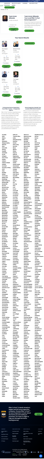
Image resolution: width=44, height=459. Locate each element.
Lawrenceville (16, 356)
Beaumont (4, 195)
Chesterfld (4, 299)
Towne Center (38, 269)
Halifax (14, 264)
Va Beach (37, 312)
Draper (3, 389)
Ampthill (4, 151)
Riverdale (37, 151)
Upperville (37, 294)
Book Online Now (9, 7)
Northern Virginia (28, 286)
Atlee (3, 171)
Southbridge (38, 220)
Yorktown (37, 391)
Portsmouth (27, 355)
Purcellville (26, 379)
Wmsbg (36, 381)
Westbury (37, 363)
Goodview (15, 246)
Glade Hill (15, 230)
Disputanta (4, 381)
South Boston (38, 205)
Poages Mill (26, 346)
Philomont (26, 337)
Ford (14, 187)
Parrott (25, 328)
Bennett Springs (6, 205)
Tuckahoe (37, 279)
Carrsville (4, 266)
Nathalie (26, 200)
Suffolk (36, 246)
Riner (36, 149)
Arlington (4, 156)
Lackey (14, 343)
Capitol (3, 261)
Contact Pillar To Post (4, 432)
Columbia (4, 323)
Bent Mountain (5, 207)
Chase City (4, 291)
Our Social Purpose (4, 438)
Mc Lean (26, 152)
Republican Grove (39, 134)
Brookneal (4, 245)
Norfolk (26, 266)
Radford (26, 384)
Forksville (15, 192)
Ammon (4, 149)
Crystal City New (6, 345)
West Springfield (39, 361)
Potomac (26, 356)
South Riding (38, 217)
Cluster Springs (6, 317)
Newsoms (26, 263)
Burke (3, 249)
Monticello (26, 182)
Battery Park (5, 189)
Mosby (25, 194)
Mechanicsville (27, 159)
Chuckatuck (5, 305)
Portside (26, 353)
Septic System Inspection (27, 438)
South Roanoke (38, 218)
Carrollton (4, 264)
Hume (14, 302)
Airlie (3, 136)
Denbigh (4, 366)
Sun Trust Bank (38, 251)
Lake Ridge (15, 346)
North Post (26, 282)
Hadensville (16, 263)
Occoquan (26, 300)
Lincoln (14, 365)
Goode (14, 245)
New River (26, 256)
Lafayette (15, 345)
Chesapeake (5, 294)
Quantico (26, 381)
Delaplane (4, 365)
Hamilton (15, 266)
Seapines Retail (38, 182)
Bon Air (4, 223)
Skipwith (37, 194)
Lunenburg (15, 384)
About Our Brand (4, 436)
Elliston (14, 149)
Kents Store (16, 335)
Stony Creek (38, 241)
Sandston (37, 169)
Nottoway (26, 294)
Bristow (4, 238)
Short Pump (37, 190)
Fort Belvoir (16, 194)
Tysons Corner (38, 286)
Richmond (37, 146)
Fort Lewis (15, 198)
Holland (15, 294)
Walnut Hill (37, 342)
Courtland (4, 333)
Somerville (37, 200)
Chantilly (4, 281)
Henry (14, 281)
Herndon (15, 282)
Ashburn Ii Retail (6, 162)
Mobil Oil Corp (27, 177)
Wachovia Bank (38, 338)
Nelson (25, 249)
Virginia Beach (38, 335)
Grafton (15, 248)
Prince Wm (26, 369)
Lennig (14, 361)
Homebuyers (14, 438)
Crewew (4, 338)
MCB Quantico (27, 154)
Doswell (4, 386)
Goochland (15, 243)
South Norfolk (38, 212)
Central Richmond (6, 277)
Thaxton (37, 259)
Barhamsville (5, 182)
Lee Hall (15, 358)
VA (7, 9)
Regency (26, 396)
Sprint (36, 226)
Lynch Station (16, 386)
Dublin (3, 394)
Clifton (3, 314)
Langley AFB (16, 353)
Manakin (15, 396)
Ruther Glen (37, 162)
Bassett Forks (5, 187)
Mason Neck (27, 146)
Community (5, 325)
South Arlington (38, 203)
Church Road (5, 307)
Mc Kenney (26, 151)
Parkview (26, 327)
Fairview (15, 171)
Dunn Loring (16, 144)
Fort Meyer (15, 200)
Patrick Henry (27, 330)
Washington (37, 350)
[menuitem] (7, 3)
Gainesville (15, 217)
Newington (26, 259)
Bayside (4, 190)
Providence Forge (28, 376)
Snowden (37, 197)
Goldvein (15, 241)
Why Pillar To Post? (4, 434)
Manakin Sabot (16, 397)
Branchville (4, 235)
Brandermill (5, 236)
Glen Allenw (15, 235)
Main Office (15, 394)
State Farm (37, 235)
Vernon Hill (37, 322)
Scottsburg (37, 177)
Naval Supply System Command (27, 231)
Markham (26, 139)
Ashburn (4, 161)
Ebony (14, 147)
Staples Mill (37, 233)
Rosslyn (37, 159)
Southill (36, 221)
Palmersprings (27, 320)
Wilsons (37, 373)
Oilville (25, 307)
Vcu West (37, 320)
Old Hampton (27, 309)
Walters (36, 343)
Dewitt (3, 376)
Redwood (26, 394)
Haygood (15, 276)
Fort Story (15, 207)
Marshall (26, 141)
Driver (3, 392)
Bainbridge (4, 179)
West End (37, 356)
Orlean (25, 314)
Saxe (36, 175)
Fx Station (15, 215)
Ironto (14, 312)
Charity (3, 282)
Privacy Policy (14, 454)
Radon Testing (25, 431)
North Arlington (27, 276)
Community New (6, 327)
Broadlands (5, 241)
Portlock (26, 351)
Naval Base (26, 223)
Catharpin (4, 272)
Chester (4, 295)
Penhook (26, 332)
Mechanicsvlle (27, 161)
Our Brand (25, 3)
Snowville (37, 198)
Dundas (14, 143)
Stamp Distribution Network (37, 230)
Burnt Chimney (5, 253)
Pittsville (26, 345)
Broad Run (4, 240)
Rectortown (26, 389)
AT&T (3, 169)
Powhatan (26, 360)
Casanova (4, 269)
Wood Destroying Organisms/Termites (27, 441)
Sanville (36, 172)
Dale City (4, 353)
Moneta (26, 179)
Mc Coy (25, 149)
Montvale (26, 190)
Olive (25, 310)
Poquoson (26, 350)
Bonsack (4, 225)
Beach (3, 192)
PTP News (3, 441)
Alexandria (4, 141)
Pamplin (26, 322)
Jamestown (16, 317)
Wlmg (36, 379)
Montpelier (26, 184)
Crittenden (4, 340)
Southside (37, 223)
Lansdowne (15, 355)
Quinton (26, 383)
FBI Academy (16, 177)
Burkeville (4, 251)
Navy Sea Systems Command (26, 246)
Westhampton (38, 365)
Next (19, 101)
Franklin (15, 210)
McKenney (26, 156)
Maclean (15, 389)
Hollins (14, 295)
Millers (25, 175)
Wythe (36, 388)
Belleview (4, 200)
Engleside (15, 159)
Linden (14, 368)
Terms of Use (20, 454)
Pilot (25, 342)
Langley (15, 351)
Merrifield (26, 167)
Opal (25, 312)
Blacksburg (5, 215)
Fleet (14, 185)
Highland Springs (17, 286)
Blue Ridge (4, 220)
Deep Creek (4, 361)
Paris (25, 323)
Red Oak (26, 392)
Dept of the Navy (6, 374)
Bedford (4, 198)
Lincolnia (15, 366)
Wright (36, 384)
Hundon (15, 304)
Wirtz (36, 376)
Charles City (5, 284)
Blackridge (4, 213)
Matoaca (26, 147)
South (36, 202)
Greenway (15, 258)
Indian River (16, 305)
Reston (36, 138)
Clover (3, 315)
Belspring (4, 203)
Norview (26, 292)
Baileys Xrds (5, 177)
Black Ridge (5, 212)
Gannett (15, 218)
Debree (3, 360)
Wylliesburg (37, 386)
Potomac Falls (27, 358)
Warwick (37, 348)
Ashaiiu (4, 159)
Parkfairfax (26, 325)
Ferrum (14, 180)
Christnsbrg (5, 304)
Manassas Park (27, 136)
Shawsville (37, 187)
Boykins (4, 230)
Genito (14, 223)
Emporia (15, 152)
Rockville (37, 156)
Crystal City (5, 343)
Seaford (37, 180)
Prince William (27, 368)
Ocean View (26, 302)
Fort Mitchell (16, 202)
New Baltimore (27, 253)
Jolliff (14, 327)
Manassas (26, 134)
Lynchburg (15, 388)
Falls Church (16, 174)
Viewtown (37, 327)
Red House (26, 391)
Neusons (26, 251)
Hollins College (16, 299)
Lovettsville (16, 379)
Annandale (4, 152)
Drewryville (4, 391)
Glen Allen (15, 233)
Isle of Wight (16, 314)
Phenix (25, 335)
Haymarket (15, 277)
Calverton (4, 256)
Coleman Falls (5, 318)
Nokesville (26, 264)
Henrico (15, 279)
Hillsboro (15, 287)
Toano (36, 268)
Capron (3, 263)
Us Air (36, 295)
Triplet (36, 277)
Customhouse (5, 350)
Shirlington (37, 189)
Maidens (15, 392)
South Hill (37, 210)
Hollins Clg (15, 297)
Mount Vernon (27, 197)
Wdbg (36, 355)
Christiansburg (5, 302)
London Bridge (16, 374)
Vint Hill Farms (38, 328)
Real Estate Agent (15, 441)
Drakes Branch (5, 388)
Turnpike (37, 282)
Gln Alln (15, 240)
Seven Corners (38, 185)
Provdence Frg (27, 374)
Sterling (37, 236)
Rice (36, 139)
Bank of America (6, 180)
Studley (36, 243)
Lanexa (14, 350)
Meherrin (26, 162)
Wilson (36, 371)
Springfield (37, 225)
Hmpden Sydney (17, 292)
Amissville (4, 147)
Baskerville (4, 184)
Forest (14, 189)
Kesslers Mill (16, 337)
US (5, 9)
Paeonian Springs (28, 317)
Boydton (4, 228)
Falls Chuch (15, 172)
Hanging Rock (16, 271)
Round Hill (37, 161)
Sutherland (37, 254)
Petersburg (26, 333)
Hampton (15, 269)
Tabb (36, 258)
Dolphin (4, 384)
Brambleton (5, 233)
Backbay (4, 172)
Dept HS (4, 368)
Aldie (3, 139)
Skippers (37, 192)
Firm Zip (15, 184)
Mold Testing (25, 436)
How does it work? (15, 431)
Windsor (37, 374)
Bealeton (4, 194)
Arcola (3, 154)
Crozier (4, 342)
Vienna (36, 325)
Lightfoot (15, 363)
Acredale (4, 134)
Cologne (4, 320)
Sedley (36, 184)
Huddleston (16, 300)
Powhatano (26, 363)
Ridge (36, 147)
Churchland (5, 309)
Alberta (4, 138)
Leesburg (15, 360)
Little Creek (15, 369)
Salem (36, 167)
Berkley (4, 208)
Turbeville (37, 281)
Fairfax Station (16, 167)
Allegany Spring (6, 143)
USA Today (37, 310)
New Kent (26, 254)
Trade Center (38, 271)
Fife (14, 182)
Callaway (4, 254)
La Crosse (15, 342)
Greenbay (15, 256)
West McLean (38, 358)
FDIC (14, 179)
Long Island (15, 376)
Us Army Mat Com (39, 297)
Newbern (26, 258)
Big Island (4, 210)
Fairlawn (15, 169)
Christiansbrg (5, 300)
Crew (3, 335)
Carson (3, 268)
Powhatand (26, 361)
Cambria (4, 258)
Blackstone (4, 218)
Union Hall (37, 291)
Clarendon (4, 310)
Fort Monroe (16, 203)
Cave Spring (5, 276)
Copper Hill (4, 328)
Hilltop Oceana (16, 289)
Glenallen (15, 236)
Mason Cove (27, 144)
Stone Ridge (38, 240)
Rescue (36, 136)
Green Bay (15, 254)
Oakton (25, 299)
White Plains (38, 368)
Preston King (27, 365)
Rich (36, 141)
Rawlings (26, 388)
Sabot (36, 166)
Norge (25, 274)
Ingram (14, 307)
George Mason (16, 225)
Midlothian (26, 172)
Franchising (7, 5)
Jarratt (14, 318)
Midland (26, 171)
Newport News (27, 261)
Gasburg (15, 221)
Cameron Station (6, 259)
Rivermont (37, 152)
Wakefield (37, 340)
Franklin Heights (17, 212)
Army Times (5, 157)
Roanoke (37, 154)
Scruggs (37, 179)
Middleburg (26, 169)
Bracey (3, 231)
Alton (3, 146)
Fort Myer (15, 205)
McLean (26, 157)
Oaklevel (26, 297)
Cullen (3, 348)
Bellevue (4, 202)
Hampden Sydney (17, 268)
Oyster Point (27, 315)
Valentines (37, 315)
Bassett (4, 185)
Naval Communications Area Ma (28, 227)
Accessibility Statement (25, 454)
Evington (15, 161)
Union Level (37, 292)
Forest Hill (15, 190)
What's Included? (15, 433)
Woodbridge (38, 383)
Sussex (36, 253)
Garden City (16, 220)
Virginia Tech (38, 337)
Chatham (4, 292)
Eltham (14, 151)
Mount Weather (27, 198)
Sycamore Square (39, 256)
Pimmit (25, 343)
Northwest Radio (28, 291)
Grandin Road (16, 249)
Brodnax (4, 243)
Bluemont (4, 221)
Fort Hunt (15, 197)
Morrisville (26, 192)
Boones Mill (5, 226)
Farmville (15, 175)
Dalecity (4, 355)
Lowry (14, 381)
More (24, 444)
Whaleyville (37, 366)
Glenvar (15, 238)
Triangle (37, 276)
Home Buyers (7, 3)
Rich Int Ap (37, 143)
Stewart (36, 238)
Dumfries (15, 141)
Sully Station (38, 248)
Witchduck (37, 378)
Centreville (4, 279)
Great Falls (15, 253)
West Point (37, 360)
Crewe (3, 337)
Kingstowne (16, 340)
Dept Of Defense (6, 373)
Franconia (15, 208)
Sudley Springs (38, 245)
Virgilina (37, 333)
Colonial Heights (6, 322)
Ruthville (37, 164)
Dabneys (4, 351)
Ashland (4, 164)
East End (15, 146)
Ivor (14, 315)
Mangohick (26, 138)
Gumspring (15, 261)
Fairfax (14, 162)
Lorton (14, 378)
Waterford (37, 351)
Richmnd (37, 144)
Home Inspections (33, 3)
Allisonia (4, 144)
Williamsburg (38, 369)
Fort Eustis (15, 195)
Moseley (26, 195)
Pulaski (25, 378)
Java (14, 320)
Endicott (15, 154)
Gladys (14, 231)
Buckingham (5, 246)
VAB (36, 314)
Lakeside (15, 348)
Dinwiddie (4, 379)
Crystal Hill (4, 346)
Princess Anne (27, 371)
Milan (25, 174)
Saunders (37, 174)
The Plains (37, 261)
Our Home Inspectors (14, 436)
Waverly (36, 353)
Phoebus (26, 340)
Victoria (37, 323)
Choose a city (29, 43)
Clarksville (4, 312)
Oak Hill (26, 295)
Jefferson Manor (17, 322)
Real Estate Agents (16, 3)
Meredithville (27, 166)
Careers (13, 5)
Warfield (37, 345)
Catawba (4, 271)
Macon (14, 391)
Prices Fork (26, 366)
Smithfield (37, 195)
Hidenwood (15, 284)
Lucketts (15, 383)
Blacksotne (4, 217)
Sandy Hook (38, 171)
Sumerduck (37, 249)
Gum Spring (16, 259)
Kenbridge (15, 333)
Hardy (14, 274)
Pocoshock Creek (28, 348)
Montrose (26, 185)
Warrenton (37, 346)
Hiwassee (15, 291)
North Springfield (28, 284)
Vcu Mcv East (38, 318)
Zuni (36, 396)
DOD (3, 383)
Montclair (26, 180)
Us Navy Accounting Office (37, 304)
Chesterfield (5, 297)
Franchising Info (40, 434)
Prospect (26, 373)
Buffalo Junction (6, 248)
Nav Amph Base (27, 212)
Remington (26, 397)
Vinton (36, 332)
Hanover (15, 272)
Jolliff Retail (16, 328)
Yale (36, 389)
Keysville (15, 338)
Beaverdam (4, 197)
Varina (36, 317)
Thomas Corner (38, 266)
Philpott (26, 338)
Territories (2, 9)
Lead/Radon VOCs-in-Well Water (28, 434)
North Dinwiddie (27, 281)
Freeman (15, 213)
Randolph (26, 386)
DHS (3, 378)
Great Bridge (16, 251)
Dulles (3, 396)
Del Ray (4, 363)
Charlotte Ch (5, 286)
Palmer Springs (27, 318)
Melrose (26, 164)
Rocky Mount (38, 157)
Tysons (36, 284)
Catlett (3, 274)
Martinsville (27, 143)
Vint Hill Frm (38, 330)
